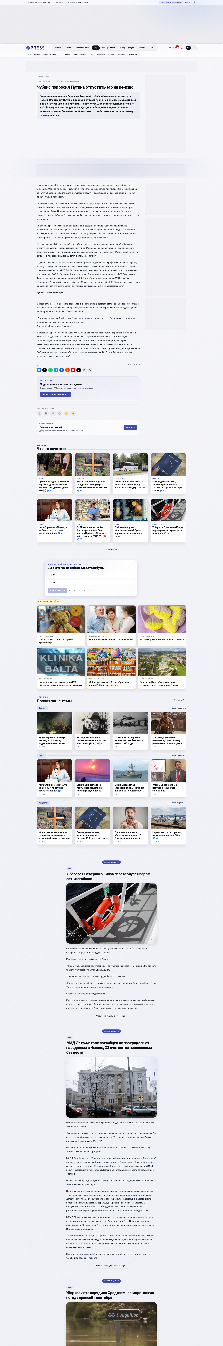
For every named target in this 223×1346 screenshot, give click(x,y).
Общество (43, 803)
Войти (187, 2)
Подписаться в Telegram (55, 394)
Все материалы (179, 708)
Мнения (142, 48)
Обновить (179, 700)
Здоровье (101, 54)
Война (67, 54)
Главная (58, 48)
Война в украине (50, 54)
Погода (111, 54)
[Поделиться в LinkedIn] (61, 370)
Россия (37, 54)
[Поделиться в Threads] (78, 370)
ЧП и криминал (108, 48)
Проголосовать (57, 590)
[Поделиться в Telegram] (56, 370)
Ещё (151, 48)
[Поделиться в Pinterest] (73, 370)
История (42, 708)
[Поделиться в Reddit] (67, 370)
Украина (83, 54)
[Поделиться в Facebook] (39, 370)
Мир (95, 48)
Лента (68, 48)
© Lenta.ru (74, 82)
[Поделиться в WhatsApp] (50, 370)
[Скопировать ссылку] (90, 370)
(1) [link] (138, 487)
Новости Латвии (82, 48)
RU (188, 48)
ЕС (61, 54)
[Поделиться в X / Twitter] (44, 370)
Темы (29, 54)
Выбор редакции (127, 48)
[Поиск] (170, 47)
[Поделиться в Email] (84, 370)
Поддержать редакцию (170, 2)
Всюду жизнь (134, 54)
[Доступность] (194, 2)
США (91, 54)
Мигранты (121, 54)
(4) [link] (44, 490)
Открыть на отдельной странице (111, 1016)
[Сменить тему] (182, 47)
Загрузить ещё (111, 550)
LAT (194, 48)
